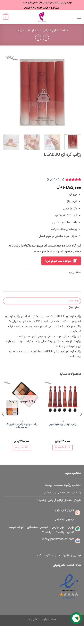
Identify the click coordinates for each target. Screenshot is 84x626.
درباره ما (44, 619)
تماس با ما (33, 619)
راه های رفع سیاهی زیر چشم (62, 492)
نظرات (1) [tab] (74, 307)
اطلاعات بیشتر (21, 447)
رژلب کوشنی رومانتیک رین (62, 424)
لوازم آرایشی (50, 30)
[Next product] (46, 38)
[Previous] (74, 92)
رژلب (19, 30)
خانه (65, 30)
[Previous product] (38, 38)
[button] (78, 17)
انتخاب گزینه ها (62, 447)
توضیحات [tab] (73, 301)
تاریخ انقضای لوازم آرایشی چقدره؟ (59, 500)
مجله (53, 619)
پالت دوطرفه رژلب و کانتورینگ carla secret (21, 426)
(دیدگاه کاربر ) (55, 180)
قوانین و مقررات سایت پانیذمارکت (59, 555)
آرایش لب (32, 30)
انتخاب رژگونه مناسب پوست (63, 485)
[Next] (6, 92)
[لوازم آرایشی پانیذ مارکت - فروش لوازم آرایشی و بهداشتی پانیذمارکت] (42, 17)
